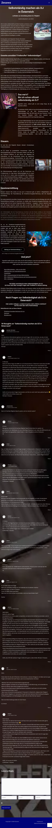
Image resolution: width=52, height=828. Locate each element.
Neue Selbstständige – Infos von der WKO (15, 269)
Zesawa (6, 2)
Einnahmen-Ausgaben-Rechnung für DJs (14, 311)
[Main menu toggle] (49, 2)
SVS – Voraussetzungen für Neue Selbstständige (16, 275)
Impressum (40, 821)
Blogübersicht (7, 315)
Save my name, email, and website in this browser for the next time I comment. (23, 803)
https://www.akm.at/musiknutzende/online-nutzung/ (16, 473)
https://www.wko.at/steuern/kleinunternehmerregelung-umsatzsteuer (21, 741)
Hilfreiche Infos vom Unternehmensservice (15, 271)
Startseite (6, 313)
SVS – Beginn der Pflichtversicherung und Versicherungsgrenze (20, 277)
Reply (49, 350)
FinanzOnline (7, 273)
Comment (4, 777)
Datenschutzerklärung (40, 823)
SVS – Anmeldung (8, 279)
